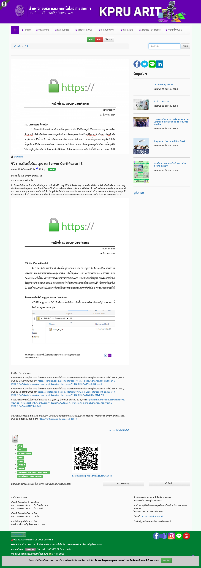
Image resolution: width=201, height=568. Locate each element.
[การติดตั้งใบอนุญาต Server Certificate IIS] (70, 106)
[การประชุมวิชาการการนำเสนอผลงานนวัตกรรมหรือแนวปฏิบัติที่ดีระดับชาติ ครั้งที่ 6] (141, 121)
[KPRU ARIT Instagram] (171, 535)
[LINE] (152, 63)
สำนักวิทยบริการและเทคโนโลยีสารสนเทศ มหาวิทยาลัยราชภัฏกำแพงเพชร (70, 544)
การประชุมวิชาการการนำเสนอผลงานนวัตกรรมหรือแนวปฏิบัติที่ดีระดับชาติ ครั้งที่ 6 (171, 122)
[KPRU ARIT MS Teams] (163, 535)
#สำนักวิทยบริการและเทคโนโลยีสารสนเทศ (33, 472)
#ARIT (21, 468)
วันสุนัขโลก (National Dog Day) (169, 141)
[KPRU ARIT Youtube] (186, 535)
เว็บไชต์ (168, 483)
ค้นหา (185, 46)
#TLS (20, 461)
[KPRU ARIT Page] (156, 535)
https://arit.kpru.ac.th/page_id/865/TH (58, 419)
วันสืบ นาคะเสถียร (162, 101)
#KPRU (21, 465)
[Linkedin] (159, 63)
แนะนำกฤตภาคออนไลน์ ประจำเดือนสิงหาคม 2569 (170, 165)
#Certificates (24, 453)
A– (100, 39)
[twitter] (145, 63)
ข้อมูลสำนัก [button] (43, 29)
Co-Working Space (163, 84)
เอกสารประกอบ (119, 429)
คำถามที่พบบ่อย (174, 29)
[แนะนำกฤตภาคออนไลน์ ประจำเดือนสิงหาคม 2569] (141, 171)
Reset (109, 39)
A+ (92, 39)
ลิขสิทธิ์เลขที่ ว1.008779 (24, 544)
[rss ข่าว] (12, 539)
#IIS (20, 446)
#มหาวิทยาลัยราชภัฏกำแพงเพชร (30, 476)
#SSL (20, 457)
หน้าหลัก (27, 29)
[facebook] (137, 63)
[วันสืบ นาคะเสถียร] (141, 104)
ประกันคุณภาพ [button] (107, 29)
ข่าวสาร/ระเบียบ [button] (84, 29)
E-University (123, 483)
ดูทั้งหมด (138, 193)
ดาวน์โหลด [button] (128, 29)
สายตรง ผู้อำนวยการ (151, 29)
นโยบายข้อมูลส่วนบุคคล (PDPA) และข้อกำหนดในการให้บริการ (123, 560)
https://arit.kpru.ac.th (152, 516)
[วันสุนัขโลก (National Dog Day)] (141, 146)
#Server (22, 449)
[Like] (37, 169)
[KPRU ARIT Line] (178, 535)
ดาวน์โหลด (18, 156)
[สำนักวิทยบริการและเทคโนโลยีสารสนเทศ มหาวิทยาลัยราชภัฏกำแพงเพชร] (15, 30)
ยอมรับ (166, 560)
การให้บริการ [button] (63, 29)
